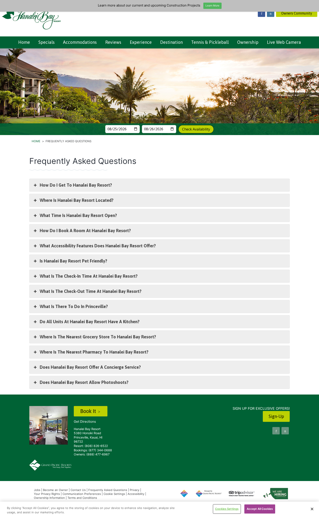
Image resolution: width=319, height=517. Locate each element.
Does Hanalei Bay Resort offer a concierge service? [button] (90, 367)
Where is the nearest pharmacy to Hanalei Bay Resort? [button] (94, 351)
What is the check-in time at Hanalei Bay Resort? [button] (89, 276)
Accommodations (80, 42)
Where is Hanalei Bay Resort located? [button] (76, 200)
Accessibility (136, 494)
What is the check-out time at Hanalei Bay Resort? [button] (90, 291)
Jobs (37, 490)
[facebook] (261, 13)
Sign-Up (276, 416)
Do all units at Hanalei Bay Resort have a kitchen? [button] (90, 321)
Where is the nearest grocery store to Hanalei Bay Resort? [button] (98, 336)
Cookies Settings (226, 508)
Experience (141, 42)
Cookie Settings (114, 494)
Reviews (113, 42)
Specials (46, 42)
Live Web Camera (284, 42)
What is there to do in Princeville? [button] (74, 306)
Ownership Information (49, 497)
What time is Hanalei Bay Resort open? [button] (78, 215)
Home (24, 42)
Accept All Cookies (260, 508)
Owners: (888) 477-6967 (92, 454)
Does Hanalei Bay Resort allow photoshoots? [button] (84, 382)
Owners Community (296, 13)
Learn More (212, 5)
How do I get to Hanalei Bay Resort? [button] (76, 185)
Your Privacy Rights (47, 494)
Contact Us (78, 490)
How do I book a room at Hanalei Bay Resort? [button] (85, 230)
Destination (171, 42)
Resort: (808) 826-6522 (91, 446)
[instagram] (271, 13)
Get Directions (85, 421)
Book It (88, 411)
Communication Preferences (81, 494)
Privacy (134, 490)
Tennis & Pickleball (210, 42)
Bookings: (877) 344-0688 (93, 450)
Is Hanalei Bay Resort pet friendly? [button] (73, 260)
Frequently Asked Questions (107, 490)
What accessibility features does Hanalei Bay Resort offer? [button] (98, 245)
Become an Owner (55, 490)
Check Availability (196, 129)
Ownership (247, 42)
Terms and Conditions (82, 497)
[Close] (312, 509)
